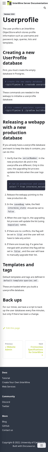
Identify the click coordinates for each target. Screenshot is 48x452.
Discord (6, 402)
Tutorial (6, 378)
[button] (4, 3)
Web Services (8, 386)
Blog (4, 421)
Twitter (5, 406)
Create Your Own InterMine (16, 382)
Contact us (7, 430)
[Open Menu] (41, 445)
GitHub (5, 425)
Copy (41, 81)
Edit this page (13, 328)
